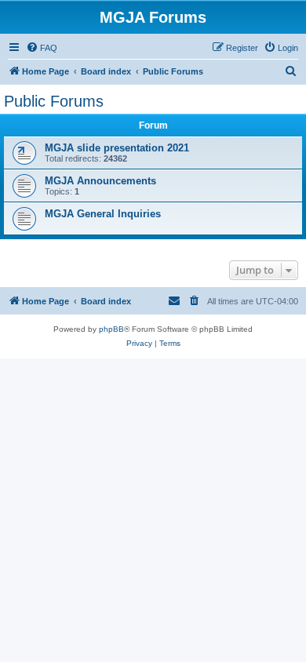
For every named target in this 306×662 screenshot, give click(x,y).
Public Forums (54, 101)
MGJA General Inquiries (103, 214)
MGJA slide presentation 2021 (117, 148)
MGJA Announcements (100, 181)
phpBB (111, 329)
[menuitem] (41, 47)
